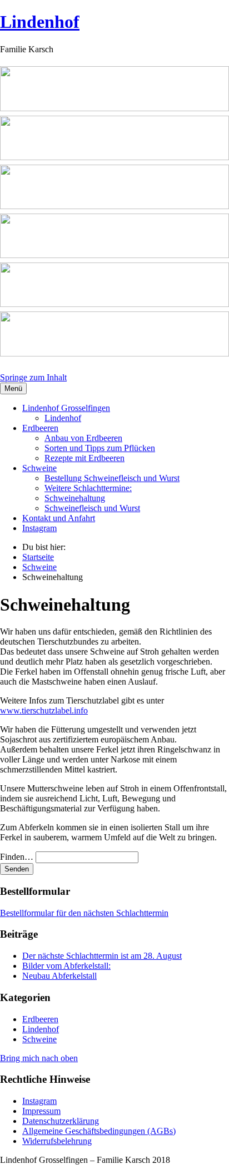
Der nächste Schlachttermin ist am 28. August (102, 955)
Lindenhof (39, 22)
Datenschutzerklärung (60, 1121)
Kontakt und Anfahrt (58, 518)
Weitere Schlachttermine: (88, 488)
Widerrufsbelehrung (57, 1141)
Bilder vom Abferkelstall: (66, 965)
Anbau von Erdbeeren (83, 438)
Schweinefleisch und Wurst (92, 508)
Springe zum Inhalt (33, 377)
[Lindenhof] (114, 213)
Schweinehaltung (74, 498)
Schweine (39, 468)
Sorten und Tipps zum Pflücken (99, 448)
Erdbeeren (40, 428)
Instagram (39, 528)
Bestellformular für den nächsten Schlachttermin (84, 913)
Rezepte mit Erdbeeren (84, 458)
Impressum (41, 1111)
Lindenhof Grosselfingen (66, 408)
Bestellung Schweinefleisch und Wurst (112, 478)
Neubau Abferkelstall (59, 975)
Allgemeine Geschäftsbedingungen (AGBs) (99, 1131)
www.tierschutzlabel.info (44, 710)
